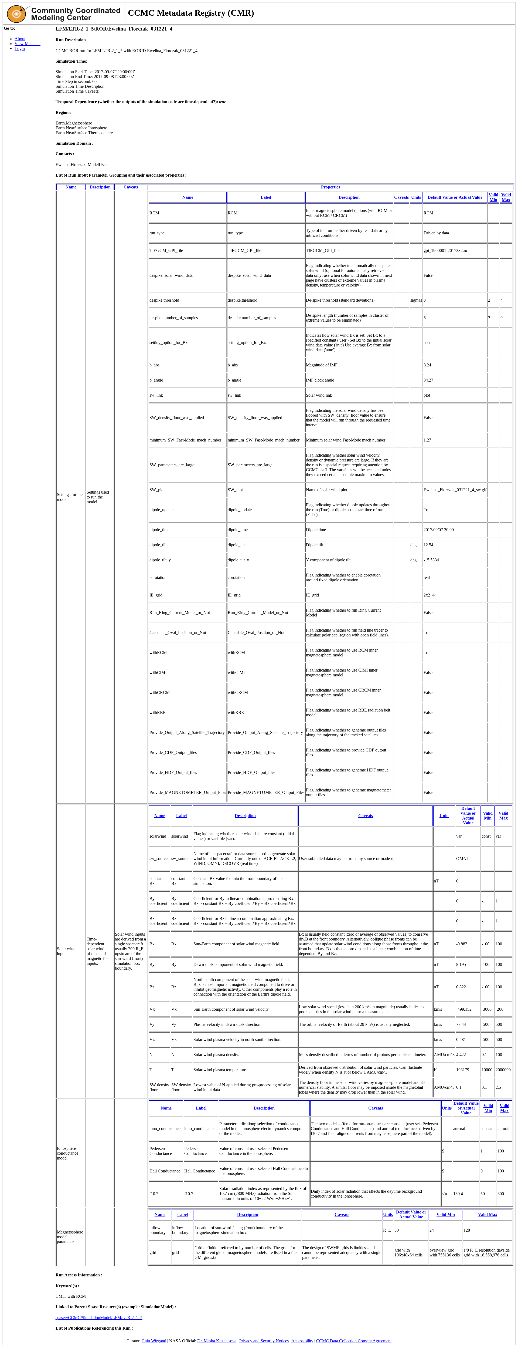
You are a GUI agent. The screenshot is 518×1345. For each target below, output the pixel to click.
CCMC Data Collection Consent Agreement (353, 1341)
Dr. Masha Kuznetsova (216, 1341)
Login (20, 48)
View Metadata (27, 43)
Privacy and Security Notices (264, 1341)
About (20, 38)
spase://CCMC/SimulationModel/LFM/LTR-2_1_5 (99, 1317)
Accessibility (302, 1341)
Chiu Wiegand (154, 1341)
